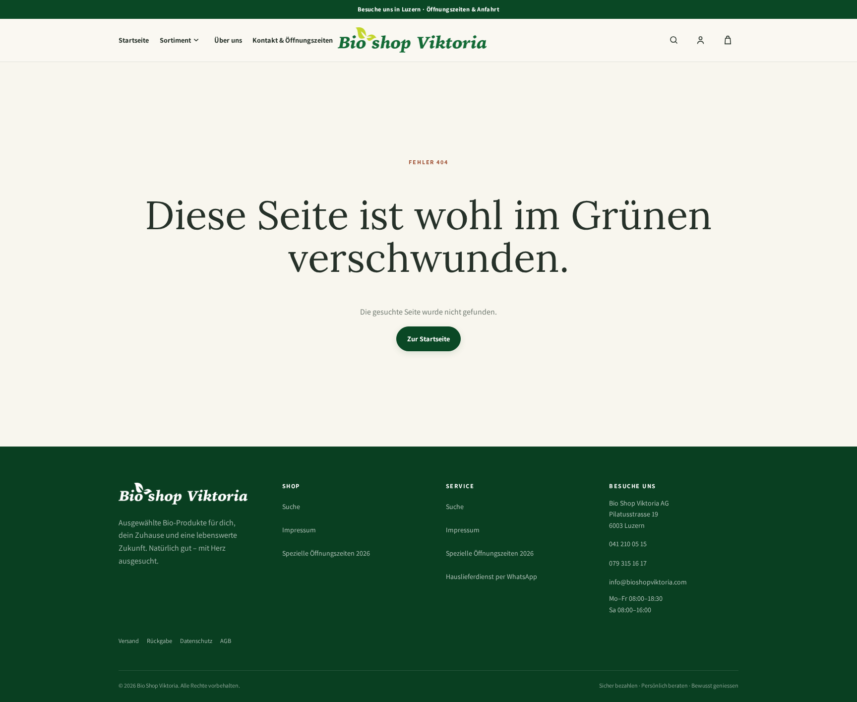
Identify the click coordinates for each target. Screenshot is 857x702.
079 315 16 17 (628, 563)
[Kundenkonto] (701, 40)
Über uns (228, 40)
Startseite (134, 40)
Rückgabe (159, 641)
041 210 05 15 (628, 543)
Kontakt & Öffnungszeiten (292, 40)
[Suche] (673, 40)
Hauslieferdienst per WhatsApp (491, 576)
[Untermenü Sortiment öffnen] (195, 40)
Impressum (299, 529)
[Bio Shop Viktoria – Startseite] (428, 40)
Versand (129, 641)
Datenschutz (196, 641)
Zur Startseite (428, 338)
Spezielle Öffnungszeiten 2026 (326, 553)
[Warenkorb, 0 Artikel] (727, 40)
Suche (291, 506)
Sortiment (175, 40)
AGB (225, 641)
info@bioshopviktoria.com (648, 581)
